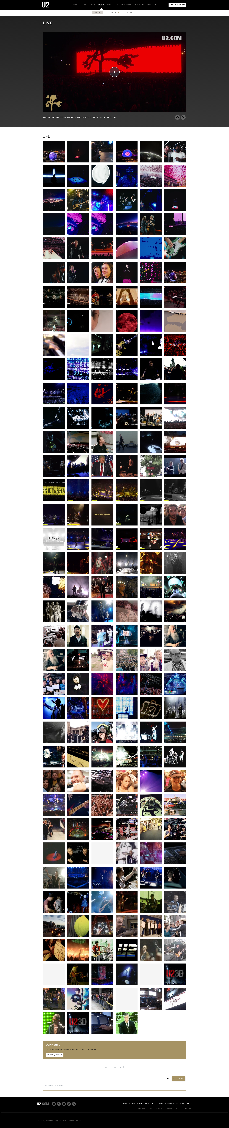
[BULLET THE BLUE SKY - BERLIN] (175, 452)
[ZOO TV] (127, 719)
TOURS (132, 1104)
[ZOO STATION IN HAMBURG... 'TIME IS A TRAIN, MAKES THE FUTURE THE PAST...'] (127, 380)
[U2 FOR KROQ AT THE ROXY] (175, 573)
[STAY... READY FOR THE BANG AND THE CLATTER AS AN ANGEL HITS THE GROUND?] (102, 380)
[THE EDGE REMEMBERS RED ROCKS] (127, 622)
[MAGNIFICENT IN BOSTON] (175, 719)
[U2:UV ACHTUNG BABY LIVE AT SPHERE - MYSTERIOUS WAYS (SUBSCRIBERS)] (175, 234)
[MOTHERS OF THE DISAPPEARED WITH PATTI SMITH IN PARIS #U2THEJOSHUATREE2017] (151, 452)
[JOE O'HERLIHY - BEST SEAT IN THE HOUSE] (175, 646)
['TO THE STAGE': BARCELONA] (54, 839)
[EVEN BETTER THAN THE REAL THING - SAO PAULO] (175, 622)
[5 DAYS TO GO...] (78, 355)
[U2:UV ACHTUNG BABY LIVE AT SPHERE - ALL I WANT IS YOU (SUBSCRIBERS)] (78, 162)
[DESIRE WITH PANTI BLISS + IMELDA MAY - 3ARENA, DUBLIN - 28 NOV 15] (127, 501)
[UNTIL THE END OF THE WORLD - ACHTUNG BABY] (127, 1033)
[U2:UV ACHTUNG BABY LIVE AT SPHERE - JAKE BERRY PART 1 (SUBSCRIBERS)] (102, 162)
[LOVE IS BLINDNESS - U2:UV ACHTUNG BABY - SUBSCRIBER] (151, 259)
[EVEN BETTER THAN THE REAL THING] (54, 646)
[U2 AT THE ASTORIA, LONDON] (151, 1009)
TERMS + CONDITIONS (156, 1108)
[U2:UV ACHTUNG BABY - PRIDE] (78, 283)
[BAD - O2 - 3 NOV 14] (151, 501)
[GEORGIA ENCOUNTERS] (127, 743)
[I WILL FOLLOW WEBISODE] (127, 864)
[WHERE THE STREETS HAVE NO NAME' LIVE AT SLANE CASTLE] (78, 912)
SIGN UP (173, 5)
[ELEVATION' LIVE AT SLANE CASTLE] (127, 888)
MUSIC (140, 1104)
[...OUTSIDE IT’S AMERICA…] (78, 476)
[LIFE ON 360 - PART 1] (127, 839)
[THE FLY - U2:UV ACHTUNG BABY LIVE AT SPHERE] (151, 283)
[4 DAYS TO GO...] (54, 355)
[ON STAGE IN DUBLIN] (54, 791)
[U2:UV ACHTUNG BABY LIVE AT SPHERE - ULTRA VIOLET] (78, 234)
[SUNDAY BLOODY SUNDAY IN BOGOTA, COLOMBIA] (78, 452)
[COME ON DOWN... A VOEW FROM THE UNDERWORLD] (78, 767)
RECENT (97, 13)
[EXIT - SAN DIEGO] (54, 452)
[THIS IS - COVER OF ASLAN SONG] (102, 597)
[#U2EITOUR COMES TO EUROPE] (151, 404)
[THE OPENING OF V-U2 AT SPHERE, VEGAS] (175, 162)
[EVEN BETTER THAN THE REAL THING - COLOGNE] (127, 404)
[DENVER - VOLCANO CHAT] (151, 573)
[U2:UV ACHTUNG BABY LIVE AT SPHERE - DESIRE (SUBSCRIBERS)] (78, 186)
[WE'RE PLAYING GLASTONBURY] (78, 646)
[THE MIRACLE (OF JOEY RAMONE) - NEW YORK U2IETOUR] (54, 573)
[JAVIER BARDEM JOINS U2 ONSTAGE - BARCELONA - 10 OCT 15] (78, 525)
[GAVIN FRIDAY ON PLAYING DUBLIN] (78, 791)
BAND (154, 1104)
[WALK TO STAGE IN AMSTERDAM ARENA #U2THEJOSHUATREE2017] (102, 452)
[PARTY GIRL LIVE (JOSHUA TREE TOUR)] (78, 985)
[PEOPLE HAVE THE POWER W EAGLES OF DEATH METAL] (78, 501)
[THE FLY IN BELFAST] (54, 380)
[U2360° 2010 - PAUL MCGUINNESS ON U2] (175, 670)
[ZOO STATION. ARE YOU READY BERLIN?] (127, 355)
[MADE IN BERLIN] (78, 815)
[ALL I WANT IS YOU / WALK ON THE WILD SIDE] (78, 259)
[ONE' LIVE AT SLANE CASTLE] (151, 888)
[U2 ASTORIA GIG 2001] (175, 1009)
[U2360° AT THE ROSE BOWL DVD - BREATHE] (54, 719)
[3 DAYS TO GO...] (175, 331)
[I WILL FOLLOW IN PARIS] (78, 404)
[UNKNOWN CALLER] (102, 791)
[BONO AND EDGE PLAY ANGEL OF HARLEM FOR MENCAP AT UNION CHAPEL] (54, 1009)
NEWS (124, 1104)
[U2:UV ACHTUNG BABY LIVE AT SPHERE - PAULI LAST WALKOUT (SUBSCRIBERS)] (127, 186)
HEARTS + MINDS (166, 1104)
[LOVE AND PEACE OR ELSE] (54, 864)
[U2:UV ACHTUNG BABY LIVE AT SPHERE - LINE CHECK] (151, 210)
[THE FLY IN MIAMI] (175, 597)
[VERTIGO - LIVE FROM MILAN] (102, 719)
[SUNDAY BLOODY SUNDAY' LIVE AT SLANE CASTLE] (175, 888)
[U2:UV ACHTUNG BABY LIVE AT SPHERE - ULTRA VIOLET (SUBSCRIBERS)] (102, 234)
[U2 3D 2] (78, 1033)
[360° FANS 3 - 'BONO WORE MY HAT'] (151, 670)
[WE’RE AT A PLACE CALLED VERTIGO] (102, 404)
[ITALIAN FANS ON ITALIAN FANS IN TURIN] (175, 525)
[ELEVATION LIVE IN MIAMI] (151, 960)
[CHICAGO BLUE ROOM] (54, 767)
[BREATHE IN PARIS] (127, 815)
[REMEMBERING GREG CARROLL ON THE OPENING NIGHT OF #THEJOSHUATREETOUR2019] (78, 331)
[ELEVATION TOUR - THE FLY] (151, 912)
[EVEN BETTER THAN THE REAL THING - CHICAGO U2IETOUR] (102, 573)
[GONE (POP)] (54, 1033)
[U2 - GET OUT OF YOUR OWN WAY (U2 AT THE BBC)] (127, 428)
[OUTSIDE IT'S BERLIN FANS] (175, 791)
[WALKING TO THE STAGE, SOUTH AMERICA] (54, 888)
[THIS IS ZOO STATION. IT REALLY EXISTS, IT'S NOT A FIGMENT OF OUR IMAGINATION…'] (102, 355)
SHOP (189, 1104)
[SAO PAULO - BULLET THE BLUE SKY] (175, 428)
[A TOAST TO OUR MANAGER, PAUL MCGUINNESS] (54, 622)
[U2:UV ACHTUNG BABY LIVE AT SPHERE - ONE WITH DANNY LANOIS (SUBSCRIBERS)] (151, 162)
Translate (187, 1108)
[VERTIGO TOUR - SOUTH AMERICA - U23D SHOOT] (78, 960)
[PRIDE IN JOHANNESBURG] (127, 646)
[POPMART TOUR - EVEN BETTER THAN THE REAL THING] (102, 936)
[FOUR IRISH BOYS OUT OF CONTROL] (151, 597)
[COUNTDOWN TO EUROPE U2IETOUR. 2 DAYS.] (151, 525)
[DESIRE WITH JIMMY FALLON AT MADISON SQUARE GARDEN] (175, 549)
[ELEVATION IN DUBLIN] (175, 355)
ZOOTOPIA (180, 1104)
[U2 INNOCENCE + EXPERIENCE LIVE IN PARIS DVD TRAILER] (54, 501)
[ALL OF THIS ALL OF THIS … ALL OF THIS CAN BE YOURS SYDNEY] (54, 331)
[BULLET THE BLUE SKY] (127, 912)
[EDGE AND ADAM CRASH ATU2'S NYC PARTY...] (127, 549)
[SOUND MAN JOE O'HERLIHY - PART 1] (54, 670)
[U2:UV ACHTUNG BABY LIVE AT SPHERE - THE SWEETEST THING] (175, 210)
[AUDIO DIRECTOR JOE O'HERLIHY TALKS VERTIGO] (175, 864)
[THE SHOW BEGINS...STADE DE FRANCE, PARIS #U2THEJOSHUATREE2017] (127, 452)
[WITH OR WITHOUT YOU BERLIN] (54, 815)
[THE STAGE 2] (175, 815)
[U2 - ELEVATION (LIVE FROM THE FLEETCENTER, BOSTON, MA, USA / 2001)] (78, 307)
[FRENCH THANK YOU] (102, 815)
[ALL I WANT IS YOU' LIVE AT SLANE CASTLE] (78, 888)
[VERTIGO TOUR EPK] (78, 864)
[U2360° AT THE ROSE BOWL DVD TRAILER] (175, 694)
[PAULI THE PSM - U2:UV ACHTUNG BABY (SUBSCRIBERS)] (127, 259)
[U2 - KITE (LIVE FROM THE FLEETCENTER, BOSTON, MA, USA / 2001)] (54, 307)
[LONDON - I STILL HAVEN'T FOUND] (151, 767)
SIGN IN (182, 5)
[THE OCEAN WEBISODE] (151, 864)
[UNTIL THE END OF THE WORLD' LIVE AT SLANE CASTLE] (54, 912)
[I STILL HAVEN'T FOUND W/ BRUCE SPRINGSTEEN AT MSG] (78, 549)
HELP (178, 1108)
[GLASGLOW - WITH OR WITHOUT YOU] (127, 767)
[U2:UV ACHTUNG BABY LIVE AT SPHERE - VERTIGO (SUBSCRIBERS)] (54, 234)
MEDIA (147, 1104)
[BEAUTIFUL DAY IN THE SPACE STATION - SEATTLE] (78, 622)
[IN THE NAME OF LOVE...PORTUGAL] (54, 404)
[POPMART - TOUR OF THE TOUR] (78, 936)
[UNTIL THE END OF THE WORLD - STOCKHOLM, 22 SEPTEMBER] (127, 525)
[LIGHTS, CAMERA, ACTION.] (175, 839)
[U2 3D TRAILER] (175, 985)
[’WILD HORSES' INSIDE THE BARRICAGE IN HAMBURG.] (151, 380)
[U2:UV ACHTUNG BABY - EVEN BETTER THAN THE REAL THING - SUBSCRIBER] (175, 259)
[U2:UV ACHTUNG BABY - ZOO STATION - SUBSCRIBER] (102, 283)
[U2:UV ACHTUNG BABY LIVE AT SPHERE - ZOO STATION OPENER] (175, 283)
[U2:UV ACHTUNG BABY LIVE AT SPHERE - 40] (175, 186)
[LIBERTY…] (102, 476)
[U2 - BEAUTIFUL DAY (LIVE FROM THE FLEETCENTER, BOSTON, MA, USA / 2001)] (127, 307)
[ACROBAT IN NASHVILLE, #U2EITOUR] (78, 428)
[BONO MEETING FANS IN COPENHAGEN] (175, 380)
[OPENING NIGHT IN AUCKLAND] (78, 670)
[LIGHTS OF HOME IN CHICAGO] (102, 428)
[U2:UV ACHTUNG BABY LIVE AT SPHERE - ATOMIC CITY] (54, 210)
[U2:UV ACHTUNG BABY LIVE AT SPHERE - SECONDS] (127, 210)
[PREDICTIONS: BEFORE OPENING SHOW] (151, 839)
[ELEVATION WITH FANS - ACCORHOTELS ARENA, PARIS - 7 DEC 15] (102, 501)
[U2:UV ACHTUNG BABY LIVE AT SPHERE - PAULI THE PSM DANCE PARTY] (102, 210)
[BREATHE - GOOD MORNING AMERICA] (175, 960)
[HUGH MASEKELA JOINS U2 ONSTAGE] (102, 646)
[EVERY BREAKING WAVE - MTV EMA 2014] (78, 597)
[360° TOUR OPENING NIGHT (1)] (78, 839)
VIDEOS (129, 13)
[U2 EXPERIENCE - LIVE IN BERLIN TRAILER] (151, 307)
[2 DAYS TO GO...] (151, 331)
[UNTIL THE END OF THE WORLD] (54, 428)
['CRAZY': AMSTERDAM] (151, 791)
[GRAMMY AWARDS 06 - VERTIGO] (78, 1009)
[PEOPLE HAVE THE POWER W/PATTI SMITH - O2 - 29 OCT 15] (175, 501)
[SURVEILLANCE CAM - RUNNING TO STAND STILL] (54, 743)
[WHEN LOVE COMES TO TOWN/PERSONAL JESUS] (102, 259)
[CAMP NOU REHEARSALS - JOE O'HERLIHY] (102, 839)
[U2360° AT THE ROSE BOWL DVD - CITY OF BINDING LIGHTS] (151, 694)
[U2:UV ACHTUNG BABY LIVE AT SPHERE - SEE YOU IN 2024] (54, 259)
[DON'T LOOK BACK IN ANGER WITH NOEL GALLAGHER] (54, 476)
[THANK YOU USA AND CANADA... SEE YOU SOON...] (102, 549)
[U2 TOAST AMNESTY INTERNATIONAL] (102, 622)
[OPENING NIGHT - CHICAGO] (102, 767)
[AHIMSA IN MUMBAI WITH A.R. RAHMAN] (175, 307)
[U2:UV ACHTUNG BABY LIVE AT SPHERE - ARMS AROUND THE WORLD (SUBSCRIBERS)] (102, 186)
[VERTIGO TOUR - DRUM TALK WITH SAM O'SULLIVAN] (127, 936)
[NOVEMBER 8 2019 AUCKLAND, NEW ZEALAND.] (102, 331)
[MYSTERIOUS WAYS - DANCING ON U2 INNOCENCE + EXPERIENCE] (127, 476)
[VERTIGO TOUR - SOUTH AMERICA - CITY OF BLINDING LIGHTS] (54, 960)
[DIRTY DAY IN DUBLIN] (151, 355)
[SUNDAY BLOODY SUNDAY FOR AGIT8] (127, 597)
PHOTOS (112, 13)
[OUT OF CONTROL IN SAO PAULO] (151, 622)
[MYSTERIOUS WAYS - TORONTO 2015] (78, 573)
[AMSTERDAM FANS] (127, 791)
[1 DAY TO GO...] (127, 331)
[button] (152, 4)
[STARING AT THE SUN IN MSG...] (175, 404)
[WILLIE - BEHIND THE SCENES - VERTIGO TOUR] (102, 1033)
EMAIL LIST (141, 1108)
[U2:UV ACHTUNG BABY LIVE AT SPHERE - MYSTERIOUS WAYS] (151, 234)
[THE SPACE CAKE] (151, 815)
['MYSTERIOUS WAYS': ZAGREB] (175, 767)
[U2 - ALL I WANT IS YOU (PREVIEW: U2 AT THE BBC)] (151, 428)
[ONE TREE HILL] (127, 985)
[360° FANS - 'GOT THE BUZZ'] (102, 670)
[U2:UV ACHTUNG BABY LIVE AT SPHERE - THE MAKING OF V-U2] (127, 162)
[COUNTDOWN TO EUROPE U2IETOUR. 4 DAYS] (54, 549)
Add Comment (178, 1078)
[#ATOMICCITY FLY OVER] (127, 234)
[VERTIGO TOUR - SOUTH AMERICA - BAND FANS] (175, 936)
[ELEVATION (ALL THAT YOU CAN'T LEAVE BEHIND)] (151, 719)
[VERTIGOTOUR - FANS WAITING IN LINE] (102, 1009)
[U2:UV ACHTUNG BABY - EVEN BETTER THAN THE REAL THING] (54, 283)
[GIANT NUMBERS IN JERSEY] (175, 743)
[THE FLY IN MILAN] (78, 380)
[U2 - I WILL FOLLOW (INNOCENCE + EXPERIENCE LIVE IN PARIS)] (175, 476)
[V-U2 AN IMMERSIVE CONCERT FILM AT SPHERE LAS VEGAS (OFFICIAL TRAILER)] (54, 186)
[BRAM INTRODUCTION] (127, 283)
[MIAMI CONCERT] (175, 912)
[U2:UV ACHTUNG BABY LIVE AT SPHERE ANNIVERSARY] (54, 162)
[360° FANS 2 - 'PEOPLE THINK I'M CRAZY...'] (127, 670)
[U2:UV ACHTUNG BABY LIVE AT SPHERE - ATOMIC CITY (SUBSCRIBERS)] (78, 210)
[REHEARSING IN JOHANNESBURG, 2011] (151, 646)
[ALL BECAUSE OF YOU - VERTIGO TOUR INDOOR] (102, 912)
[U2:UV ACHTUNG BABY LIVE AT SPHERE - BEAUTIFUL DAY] (151, 186)
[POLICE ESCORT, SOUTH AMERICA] (54, 936)
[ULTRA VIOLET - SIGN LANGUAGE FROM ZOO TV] (78, 694)
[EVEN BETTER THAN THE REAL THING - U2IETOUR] (54, 597)
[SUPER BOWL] (127, 960)
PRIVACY (170, 1108)
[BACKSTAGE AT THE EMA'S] (78, 743)
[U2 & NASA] (54, 694)
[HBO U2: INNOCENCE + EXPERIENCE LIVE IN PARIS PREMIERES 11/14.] (102, 525)
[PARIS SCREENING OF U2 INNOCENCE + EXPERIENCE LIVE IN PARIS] (151, 476)
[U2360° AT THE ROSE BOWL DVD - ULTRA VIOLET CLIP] (102, 694)
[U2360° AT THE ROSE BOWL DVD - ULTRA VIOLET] (127, 694)
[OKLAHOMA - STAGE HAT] (102, 743)
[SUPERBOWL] (102, 985)
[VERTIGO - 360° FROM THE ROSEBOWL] (78, 719)
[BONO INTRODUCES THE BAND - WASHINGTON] (151, 743)
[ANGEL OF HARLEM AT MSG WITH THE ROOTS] (151, 549)
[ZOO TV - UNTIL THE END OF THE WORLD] (102, 960)
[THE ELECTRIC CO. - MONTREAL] (127, 573)
